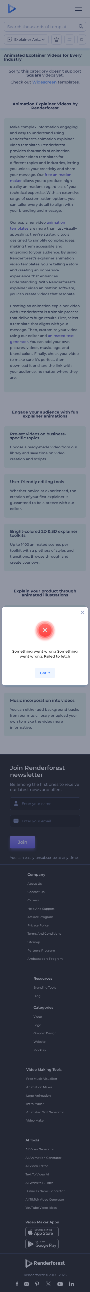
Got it (45, 673)
